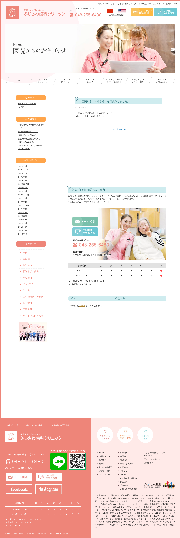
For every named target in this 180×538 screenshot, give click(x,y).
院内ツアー (103, 460)
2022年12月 (23, 195)
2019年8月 (23, 227)
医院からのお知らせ (27, 104)
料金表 (82, 305)
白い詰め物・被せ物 (33, 297)
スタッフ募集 (104, 471)
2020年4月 (23, 220)
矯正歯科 (27, 303)
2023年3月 (23, 191)
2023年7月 (23, 187)
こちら (29, 468)
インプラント (29, 284)
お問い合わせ (104, 474)
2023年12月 (23, 184)
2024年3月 (23, 180)
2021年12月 (23, 205)
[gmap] (90, 385)
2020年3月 (23, 223)
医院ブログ (148, 463)
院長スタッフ (104, 456)
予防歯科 (27, 309)
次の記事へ (118, 129)
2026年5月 (23, 166)
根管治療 (27, 265)
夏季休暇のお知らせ (27, 135)
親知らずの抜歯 (31, 271)
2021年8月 (23, 209)
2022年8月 (23, 198)
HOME (102, 453)
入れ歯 (26, 290)
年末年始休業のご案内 (28, 131)
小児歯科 (27, 278)
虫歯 (25, 252)
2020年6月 (23, 216)
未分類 (21, 107)
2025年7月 (23, 173)
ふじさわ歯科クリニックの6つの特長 (155, 454)
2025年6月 (23, 177)
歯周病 (26, 259)
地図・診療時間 (105, 467)
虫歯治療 (124, 453)
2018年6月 (23, 230)
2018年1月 (23, 234)
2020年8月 (23, 212)
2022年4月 (23, 202)
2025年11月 (23, 170)
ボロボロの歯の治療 (33, 316)
